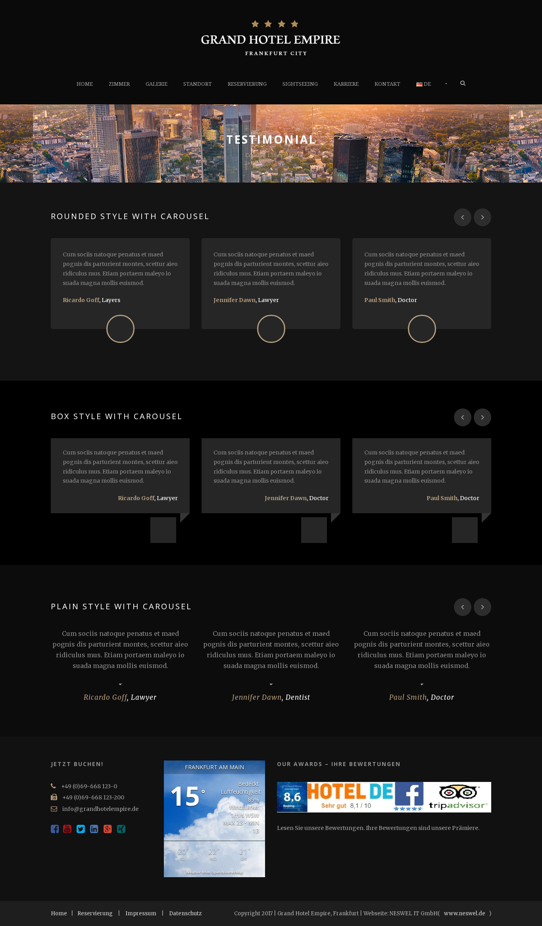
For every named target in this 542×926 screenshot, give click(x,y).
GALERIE (156, 84)
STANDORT (197, 84)
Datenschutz (185, 913)
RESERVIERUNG (247, 84)
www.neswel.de (464, 913)
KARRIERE (346, 84)
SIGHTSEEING (300, 84)
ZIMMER (119, 84)
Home (59, 913)
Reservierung (95, 913)
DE (427, 84)
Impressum (140, 913)
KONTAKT (387, 84)
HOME (85, 84)
